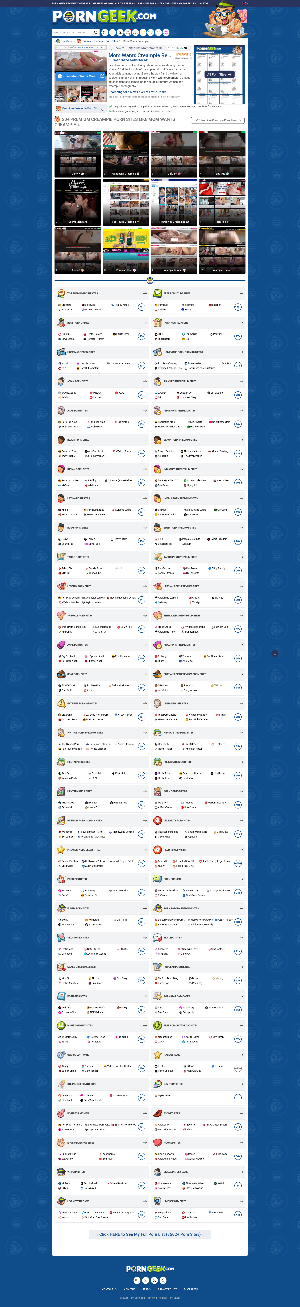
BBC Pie (221, 173)
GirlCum (173, 173)
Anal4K (76, 270)
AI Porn (135, 32)
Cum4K (76, 173)
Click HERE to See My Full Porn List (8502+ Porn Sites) (150, 1234)
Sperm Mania (76, 222)
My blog (128, 32)
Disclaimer (191, 1289)
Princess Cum (124, 270)
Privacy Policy (167, 1289)
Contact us (109, 1289)
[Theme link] (104, 32)
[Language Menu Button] (245, 3)
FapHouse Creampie (124, 222)
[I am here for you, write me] (112, 32)
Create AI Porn (166, 32)
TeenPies (221, 222)
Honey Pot (143, 32)
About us (129, 1289)
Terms (147, 1289)
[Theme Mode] (137, 1280)
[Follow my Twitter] (120, 32)
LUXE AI (158, 32)
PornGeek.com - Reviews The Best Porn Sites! (154, 1297)
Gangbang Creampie (124, 173)
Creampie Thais (220, 270)
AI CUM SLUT (150, 32)
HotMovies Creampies (172, 222)
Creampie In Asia (172, 270)
